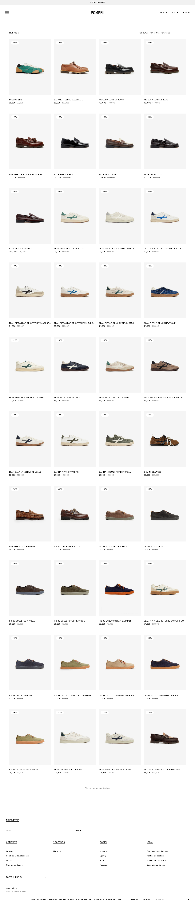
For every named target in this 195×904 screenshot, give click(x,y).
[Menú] (7, 12)
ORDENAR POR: (147, 33)
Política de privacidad (157, 861)
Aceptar (134, 900)
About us (57, 851)
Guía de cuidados (14, 865)
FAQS (8, 861)
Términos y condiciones (157, 851)
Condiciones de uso (156, 865)
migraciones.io (22, 891)
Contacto (10, 851)
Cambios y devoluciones (17, 856)
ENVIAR (78, 831)
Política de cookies (155, 856)
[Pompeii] (97, 12)
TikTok (102, 861)
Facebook (104, 865)
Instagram (104, 851)
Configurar (159, 900)
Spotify (103, 856)
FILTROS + (14, 33)
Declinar (146, 900)
